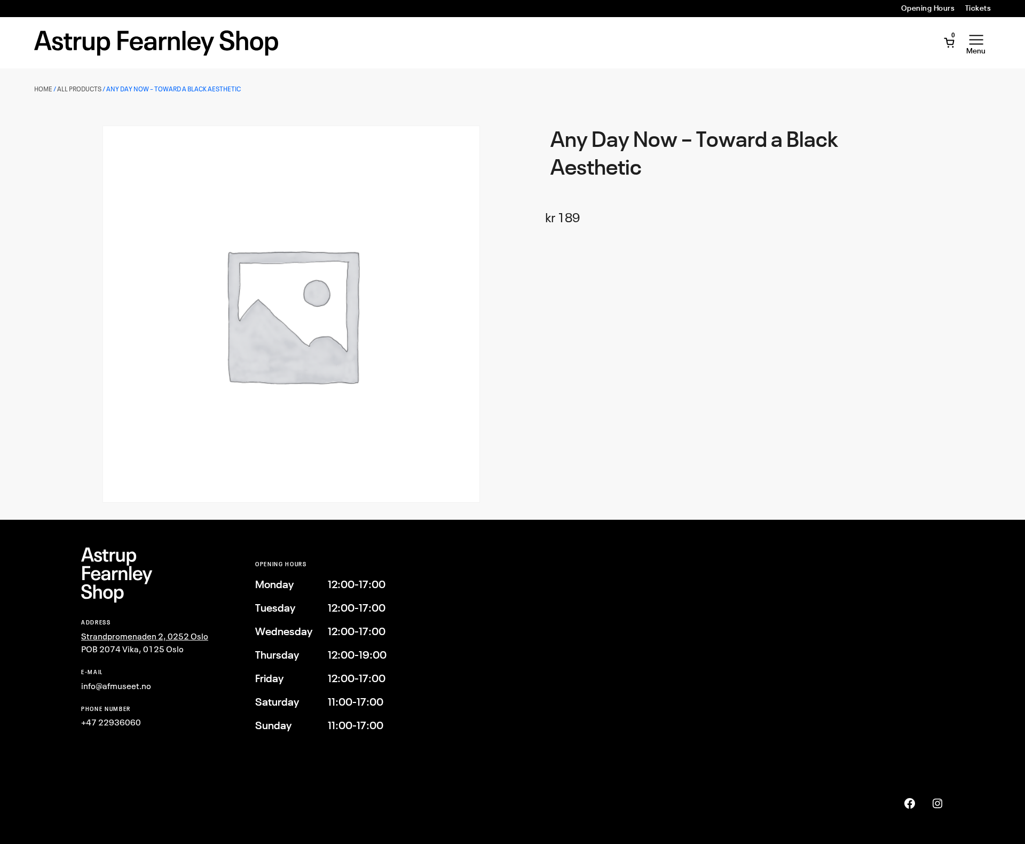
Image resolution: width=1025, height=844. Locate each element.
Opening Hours (928, 8)
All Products (79, 89)
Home (43, 89)
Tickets (978, 8)
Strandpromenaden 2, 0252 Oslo (144, 636)
